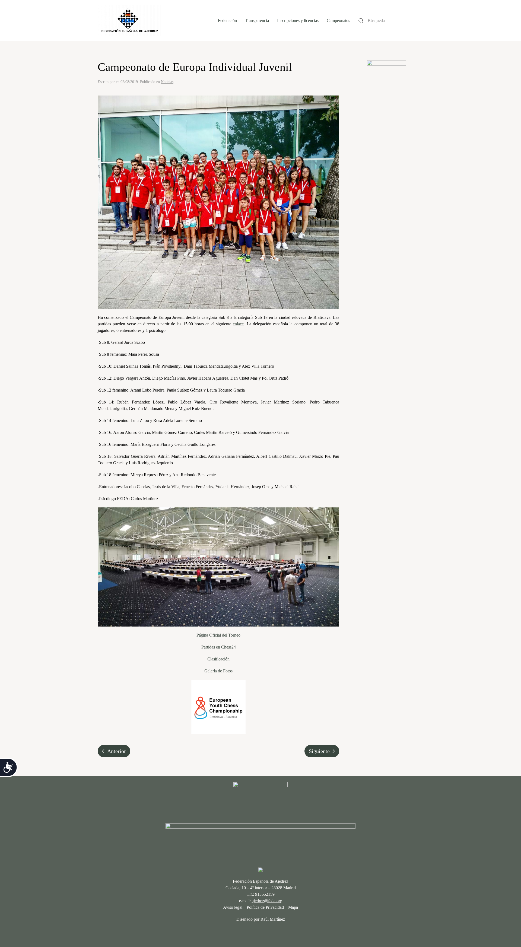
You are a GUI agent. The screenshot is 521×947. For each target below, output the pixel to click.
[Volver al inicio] (129, 20)
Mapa (293, 907)
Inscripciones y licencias (298, 20)
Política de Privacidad (265, 907)
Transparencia (257, 20)
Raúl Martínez (272, 919)
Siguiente (319, 751)
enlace (238, 324)
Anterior (116, 751)
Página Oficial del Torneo (218, 635)
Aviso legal (232, 907)
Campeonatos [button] (338, 20)
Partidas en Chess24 (218, 647)
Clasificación (218, 659)
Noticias (167, 82)
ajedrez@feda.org (267, 900)
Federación (227, 20)
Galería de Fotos (218, 671)
